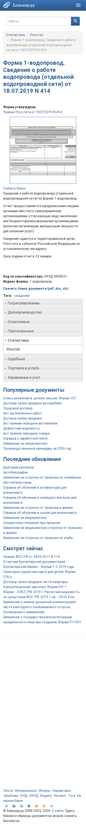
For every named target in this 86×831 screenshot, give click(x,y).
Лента (8, 791)
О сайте (58, 811)
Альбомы (11, 796)
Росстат (36, 35)
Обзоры (44, 791)
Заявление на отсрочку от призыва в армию (38, 508)
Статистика (15, 35)
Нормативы (61, 791)
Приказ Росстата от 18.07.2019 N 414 (32, 112)
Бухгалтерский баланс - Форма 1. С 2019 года (38, 567)
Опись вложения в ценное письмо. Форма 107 (39, 398)
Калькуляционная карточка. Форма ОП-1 (34, 587)
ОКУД (33, 796)
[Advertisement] (43, 685)
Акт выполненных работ (22, 413)
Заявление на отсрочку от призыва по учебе (38, 538)
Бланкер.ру (24, 5)
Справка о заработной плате (25, 438)
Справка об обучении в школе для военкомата (40, 513)
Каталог (60, 796)
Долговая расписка (18, 467)
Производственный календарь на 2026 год (37, 449)
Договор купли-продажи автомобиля (32, 403)
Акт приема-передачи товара (26, 433)
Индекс (46, 796)
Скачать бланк (14, 188)
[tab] (43, 303)
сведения (21, 296)
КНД (24, 796)
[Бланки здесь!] (6, 5)
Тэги (71, 796)
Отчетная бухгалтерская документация (34, 562)
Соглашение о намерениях (24, 612)
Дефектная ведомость (21, 428)
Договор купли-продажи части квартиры (35, 582)
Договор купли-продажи (22, 418)
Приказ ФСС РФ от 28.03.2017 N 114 (31, 557)
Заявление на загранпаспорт (25, 443)
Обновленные (26, 791)
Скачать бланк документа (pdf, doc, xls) (35, 289)
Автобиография (15, 472)
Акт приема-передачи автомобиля (30, 423)
